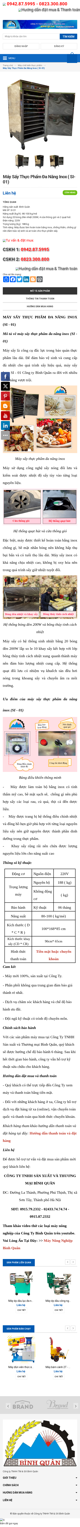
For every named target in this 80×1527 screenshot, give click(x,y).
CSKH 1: (26, 249)
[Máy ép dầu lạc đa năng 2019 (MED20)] (21, 1283)
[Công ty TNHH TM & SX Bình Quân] (40, 25)
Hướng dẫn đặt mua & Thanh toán (50, 9)
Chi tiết (21, 1310)
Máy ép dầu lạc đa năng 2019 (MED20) (30, 1300)
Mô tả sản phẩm (40, 291)
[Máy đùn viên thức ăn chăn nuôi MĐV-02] (21, 1349)
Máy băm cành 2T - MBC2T (61, 1367)
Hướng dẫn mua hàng (40, 306)
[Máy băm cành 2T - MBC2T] (59, 1349)
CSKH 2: (26, 259)
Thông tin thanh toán (40, 298)
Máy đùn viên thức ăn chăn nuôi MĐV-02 (31, 1367)
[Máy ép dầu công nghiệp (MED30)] (59, 1283)
